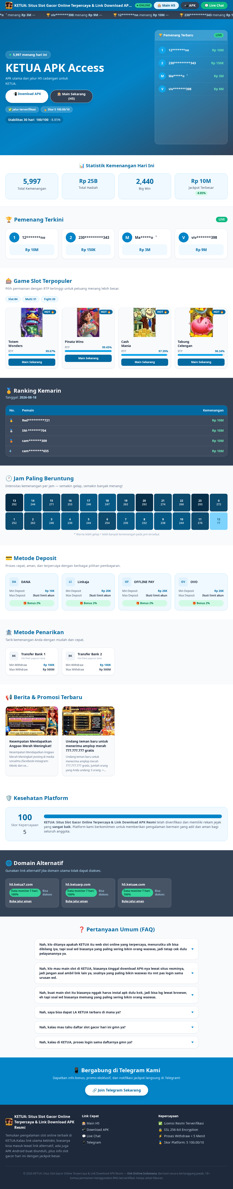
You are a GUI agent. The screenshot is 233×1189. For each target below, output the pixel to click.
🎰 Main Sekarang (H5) (71, 96)
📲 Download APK (27, 94)
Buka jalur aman (20, 901)
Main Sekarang (32, 362)
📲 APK (189, 5)
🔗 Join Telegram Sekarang (116, 1090)
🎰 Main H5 (166, 5)
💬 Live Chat (214, 5)
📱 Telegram (91, 1142)
